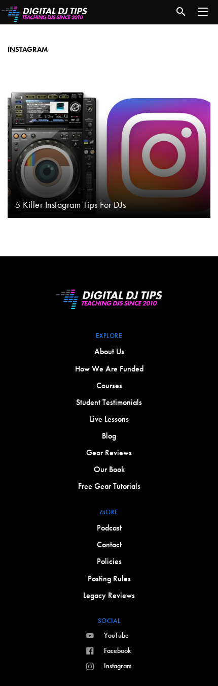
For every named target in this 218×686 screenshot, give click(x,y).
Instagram (118, 665)
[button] (203, 11)
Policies (109, 561)
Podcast (109, 527)
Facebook (117, 650)
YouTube (116, 635)
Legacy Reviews (109, 595)
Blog (109, 435)
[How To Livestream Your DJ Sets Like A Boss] (109, 77)
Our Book (109, 469)
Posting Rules (109, 578)
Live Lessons (109, 419)
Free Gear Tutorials (109, 486)
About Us (109, 351)
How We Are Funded (109, 368)
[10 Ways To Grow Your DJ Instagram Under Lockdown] (109, 59)
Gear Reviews (109, 452)
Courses (109, 385)
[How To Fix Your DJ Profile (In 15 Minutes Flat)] (109, 40)
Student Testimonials (109, 402)
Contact (109, 544)
